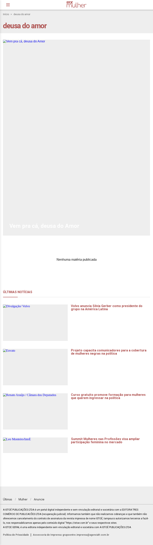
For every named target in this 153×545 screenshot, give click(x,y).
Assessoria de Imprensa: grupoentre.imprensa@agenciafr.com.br (71, 534)
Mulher (23, 499)
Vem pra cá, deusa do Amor (44, 226)
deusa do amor (22, 14)
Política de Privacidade (16, 534)
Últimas (7, 499)
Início (6, 14)
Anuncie (39, 499)
